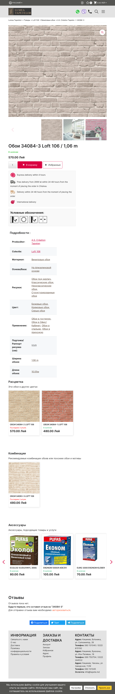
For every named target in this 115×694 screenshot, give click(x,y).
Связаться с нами (19, 639)
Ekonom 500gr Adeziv (55, 568)
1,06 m (35, 360)
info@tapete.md (92, 672)
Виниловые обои (41, 259)
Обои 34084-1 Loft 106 (55, 424)
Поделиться (40, 622)
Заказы (46, 647)
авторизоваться (61, 610)
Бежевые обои (40, 304)
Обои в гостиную (41, 318)
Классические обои (42, 282)
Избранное (48, 650)
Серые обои (38, 310)
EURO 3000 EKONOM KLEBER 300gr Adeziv (91, 569)
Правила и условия (20, 654)
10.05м (35, 371)
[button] (51, 129)
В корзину (31, 164)
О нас (13, 642)
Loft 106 (36, 251)
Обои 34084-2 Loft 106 (22, 424)
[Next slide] (102, 129)
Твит (56, 622)
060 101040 (90, 645)
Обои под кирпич (41, 279)
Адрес (46, 653)
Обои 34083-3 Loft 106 (22, 496)
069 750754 (90, 657)
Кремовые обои (40, 307)
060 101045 (90, 669)
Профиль (47, 656)
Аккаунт (46, 644)
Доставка (15, 645)
